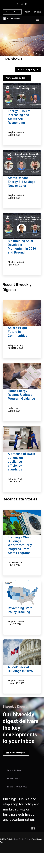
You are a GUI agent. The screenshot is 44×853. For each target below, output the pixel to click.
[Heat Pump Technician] (22, 510)
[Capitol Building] (22, 640)
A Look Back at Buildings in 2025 (20, 669)
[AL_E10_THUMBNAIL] (22, 151)
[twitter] (18, 4)
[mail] (26, 4)
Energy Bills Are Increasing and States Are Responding (19, 117)
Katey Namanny (15, 345)
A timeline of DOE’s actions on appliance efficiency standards (21, 461)
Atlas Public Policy (22, 839)
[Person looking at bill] (22, 364)
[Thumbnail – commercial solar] (22, 214)
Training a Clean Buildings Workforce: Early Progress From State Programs (20, 545)
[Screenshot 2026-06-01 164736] (22, 581)
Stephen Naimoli (16, 132)
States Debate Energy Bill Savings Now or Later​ (21, 181)
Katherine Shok (15, 479)
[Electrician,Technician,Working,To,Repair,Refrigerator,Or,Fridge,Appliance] (22, 427)
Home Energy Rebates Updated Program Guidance (21, 394)
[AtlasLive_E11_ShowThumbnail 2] (22, 84)
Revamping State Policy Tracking (20, 610)
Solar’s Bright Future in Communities (17, 331)
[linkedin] (22, 4)
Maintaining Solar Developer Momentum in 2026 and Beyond (22, 246)
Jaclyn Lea (13, 408)
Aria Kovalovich (15, 562)
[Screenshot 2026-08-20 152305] (22, 301)
